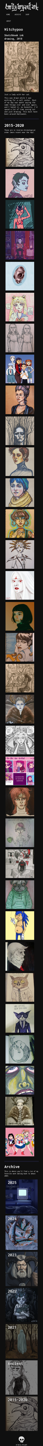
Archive (18, 14)
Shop (27, 14)
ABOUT (8, 21)
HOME (8, 14)
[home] (21, 6)
